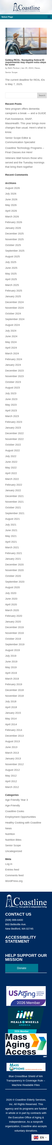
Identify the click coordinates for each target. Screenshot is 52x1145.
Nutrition (10, 834)
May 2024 (11, 342)
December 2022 (14, 433)
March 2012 (12, 787)
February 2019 (13, 684)
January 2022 (13, 490)
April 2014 (11, 724)
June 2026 (11, 199)
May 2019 (11, 667)
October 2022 (13, 444)
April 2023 (11, 410)
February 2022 (13, 484)
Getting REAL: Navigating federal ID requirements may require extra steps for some (25, 62)
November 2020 (14, 570)
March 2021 (12, 547)
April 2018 (11, 707)
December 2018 (14, 690)
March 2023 (12, 416)
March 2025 (12, 285)
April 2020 (11, 604)
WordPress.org (14, 881)
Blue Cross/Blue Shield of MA (26, 1076)
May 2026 (11, 205)
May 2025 (11, 273)
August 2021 (12, 518)
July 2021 (10, 524)
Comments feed (14, 875)
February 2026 (13, 222)
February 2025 (13, 290)
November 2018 (14, 695)
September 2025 (14, 250)
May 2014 (11, 718)
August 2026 (12, 188)
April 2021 (11, 541)
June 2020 (11, 598)
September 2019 (14, 644)
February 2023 (13, 421)
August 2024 (12, 324)
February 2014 (13, 730)
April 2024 (11, 347)
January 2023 (13, 427)
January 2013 (13, 758)
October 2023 (13, 382)
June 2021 (11, 530)
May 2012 (11, 775)
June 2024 (11, 336)
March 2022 (12, 479)
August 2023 (12, 387)
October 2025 (13, 245)
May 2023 (11, 404)
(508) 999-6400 (14, 919)
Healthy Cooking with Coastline (23, 822)
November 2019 (14, 633)
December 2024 (14, 302)
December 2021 (14, 496)
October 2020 (13, 576)
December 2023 (14, 370)
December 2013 (14, 735)
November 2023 (14, 376)
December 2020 (14, 564)
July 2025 (10, 262)
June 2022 (11, 461)
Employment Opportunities (20, 816)
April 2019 (11, 672)
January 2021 (13, 558)
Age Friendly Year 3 (16, 799)
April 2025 (11, 279)
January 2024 (13, 364)
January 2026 (13, 228)
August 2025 (12, 256)
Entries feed (12, 869)
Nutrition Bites (13, 839)
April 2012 (11, 781)
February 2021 (13, 553)
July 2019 (10, 655)
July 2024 (10, 330)
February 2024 (13, 359)
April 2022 (11, 473)
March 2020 (12, 610)
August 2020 (12, 587)
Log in (8, 864)
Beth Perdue (13, 68)
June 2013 (11, 747)
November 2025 (14, 239)
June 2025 (11, 267)
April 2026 (11, 210)
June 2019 (11, 661)
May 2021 (11, 536)
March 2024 (12, 353)
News (37, 68)
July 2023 (10, 393)
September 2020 (14, 581)
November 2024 (14, 307)
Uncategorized (13, 851)
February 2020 (13, 615)
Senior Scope (11, 72)
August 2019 (12, 650)
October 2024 (13, 313)
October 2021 (13, 507)
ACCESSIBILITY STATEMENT (20, 939)
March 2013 (12, 752)
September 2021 (14, 513)
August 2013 (12, 741)
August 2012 (12, 769)
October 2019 (13, 638)
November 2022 (14, 439)
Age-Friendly (12, 805)
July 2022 (10, 456)
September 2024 (14, 319)
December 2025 (14, 233)
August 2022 (12, 450)
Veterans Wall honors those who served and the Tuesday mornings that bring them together (24, 162)
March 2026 (12, 216)
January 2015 (13, 712)
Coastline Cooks (14, 811)
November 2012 (14, 764)
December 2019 (14, 627)
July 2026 (10, 193)
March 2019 (12, 678)
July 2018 (10, 701)
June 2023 (11, 399)
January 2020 (13, 621)
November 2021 (14, 501)
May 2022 (11, 467)
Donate (21, 968)
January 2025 (13, 296)
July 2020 (10, 593)
